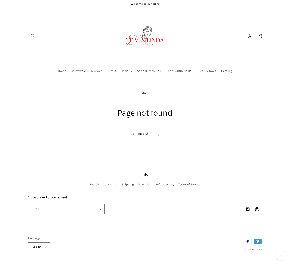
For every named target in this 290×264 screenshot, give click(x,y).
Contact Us (110, 184)
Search (94, 184)
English (37, 247)
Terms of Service (189, 184)
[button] (33, 36)
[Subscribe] (99, 209)
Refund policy (164, 184)
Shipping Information (136, 184)
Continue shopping (145, 134)
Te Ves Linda (255, 249)
